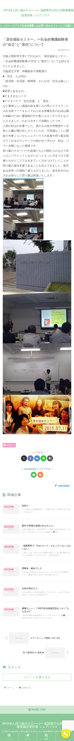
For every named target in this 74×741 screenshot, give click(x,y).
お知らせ (11, 445)
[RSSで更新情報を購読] (40, 475)
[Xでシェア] (24, 458)
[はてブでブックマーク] (37, 458)
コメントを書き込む (37, 677)
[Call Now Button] (66, 733)
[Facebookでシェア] (31, 458)
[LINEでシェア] (43, 458)
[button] (50, 458)
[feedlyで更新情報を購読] (34, 475)
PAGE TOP (38, 709)
